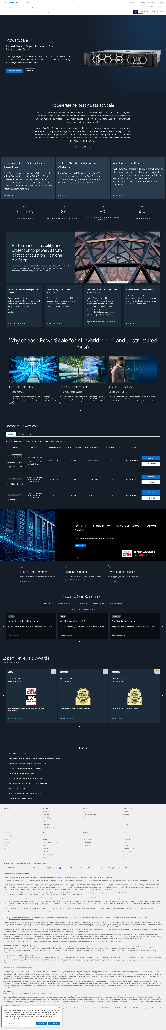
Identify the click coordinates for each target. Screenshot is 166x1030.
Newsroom (46, 848)
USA (9, 12)
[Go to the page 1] (81, 410)
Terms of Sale (25, 868)
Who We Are (46, 836)
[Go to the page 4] (89, 558)
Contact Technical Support (90, 814)
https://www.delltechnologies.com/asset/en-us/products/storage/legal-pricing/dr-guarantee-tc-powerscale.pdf (103, 908)
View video (6, 195)
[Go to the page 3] (85, 558)
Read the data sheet (118, 635)
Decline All (41, 1023)
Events (124, 842)
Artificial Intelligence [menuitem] (8, 7)
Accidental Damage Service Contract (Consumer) (25, 894)
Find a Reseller (87, 839)
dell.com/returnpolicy (107, 877)
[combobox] (44, 2)
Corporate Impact (48, 854)
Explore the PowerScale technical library (82, 609)
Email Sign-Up (126, 845)
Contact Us (126, 814)
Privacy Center (127, 851)
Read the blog (62, 195)
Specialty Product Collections (130, 848)
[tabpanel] (83, 471)
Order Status (46, 814)
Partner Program (87, 845)
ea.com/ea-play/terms (27, 919)
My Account (46, 811)
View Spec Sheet (151, 464)
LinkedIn (125, 821)
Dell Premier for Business (156, 7)
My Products (46, 821)
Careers (45, 839)
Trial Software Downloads (130, 858)
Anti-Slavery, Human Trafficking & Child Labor (118, 868)
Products (5, 839)
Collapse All (22, 754)
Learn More (29, 70)
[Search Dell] (61, 2)
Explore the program (26, 581)
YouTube (125, 827)
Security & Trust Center (129, 854)
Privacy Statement (38, 868)
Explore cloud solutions (54, 323)
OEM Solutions (87, 842)
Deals (4, 848)
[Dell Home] (3, 12)
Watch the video (131, 323)
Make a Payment (47, 824)
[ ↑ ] (112, 889)
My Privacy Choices (52, 868)
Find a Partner (87, 836)
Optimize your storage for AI (16, 323)
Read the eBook (14, 635)
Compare (140, 13)
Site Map (5, 812)
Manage (11, 1023)
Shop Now (151, 458)
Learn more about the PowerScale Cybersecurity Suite (101, 322)
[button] (133, 2)
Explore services (112, 581)
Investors (45, 845)
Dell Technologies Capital (50, 842)
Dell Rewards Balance (49, 827)
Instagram (125, 824)
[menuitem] (21, 7)
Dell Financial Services (40, 863)
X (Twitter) (126, 818)
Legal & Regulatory (86, 868)
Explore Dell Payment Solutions (73, 580)
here (117, 926)
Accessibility (99, 868)
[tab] (11, 434)
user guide (41, 901)
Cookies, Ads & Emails (71, 868)
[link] (142, 2)
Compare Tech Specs (14, 70)
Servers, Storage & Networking (22, 12)
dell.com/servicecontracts (104, 889)
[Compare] (135, 12)
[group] (28, 178)
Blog (124, 836)
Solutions (6, 842)
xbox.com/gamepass (14, 919)
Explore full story (118, 195)
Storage (37, 12)
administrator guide (80, 901)
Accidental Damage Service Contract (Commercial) (68, 894)
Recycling (45, 851)
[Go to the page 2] (85, 410)
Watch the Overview (67, 635)
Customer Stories (48, 858)
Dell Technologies (8, 863)
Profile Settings (47, 818)
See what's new (82, 147)
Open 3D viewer (17, 466)
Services (5, 845)
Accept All (54, 1023)
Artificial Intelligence (8, 836)
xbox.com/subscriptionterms (69, 917)
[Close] (60, 1008)
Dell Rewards (126, 839)
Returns (85, 818)
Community (126, 811)
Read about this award (14, 718)
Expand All (12, 754)
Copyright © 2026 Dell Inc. (10, 868)
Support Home (87, 811)
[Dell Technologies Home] (10, 2)
